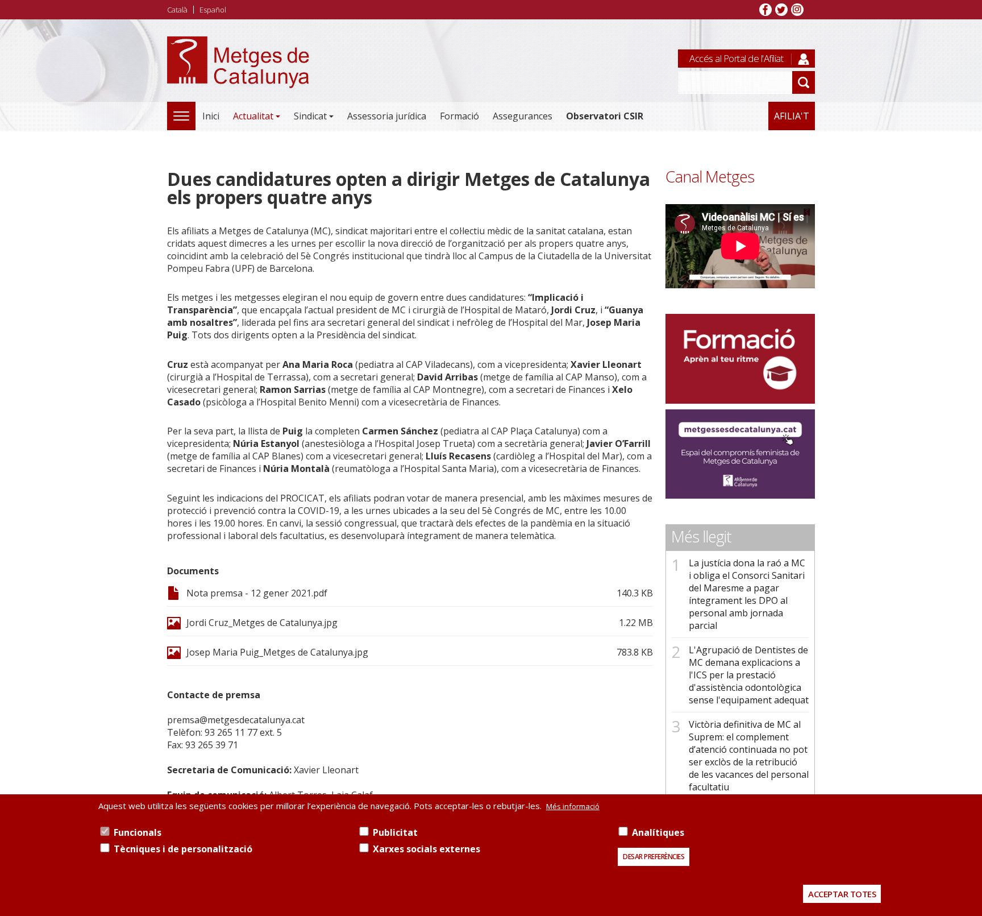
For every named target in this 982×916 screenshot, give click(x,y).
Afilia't (791, 116)
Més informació (573, 806)
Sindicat (310, 116)
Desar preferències (653, 856)
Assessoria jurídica (386, 116)
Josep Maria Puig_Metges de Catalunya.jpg (277, 652)
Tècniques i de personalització (183, 849)
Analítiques (658, 832)
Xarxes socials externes (426, 849)
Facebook (765, 9)
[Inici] (238, 74)
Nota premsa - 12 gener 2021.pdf (256, 593)
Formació (459, 116)
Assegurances (522, 116)
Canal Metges (709, 176)
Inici (210, 116)
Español (212, 10)
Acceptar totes (842, 894)
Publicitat (395, 832)
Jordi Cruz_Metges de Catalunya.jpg (262, 622)
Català (177, 10)
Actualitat (253, 116)
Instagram (797, 9)
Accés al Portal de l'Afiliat (736, 58)
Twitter (781, 9)
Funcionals (137, 832)
